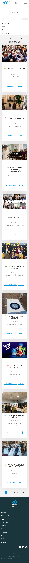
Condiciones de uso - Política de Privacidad (12, 554)
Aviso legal (18, 556)
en (22, 3)
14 (23, 492)
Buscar (25, 19)
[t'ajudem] (15, 3)
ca (20, 3)
